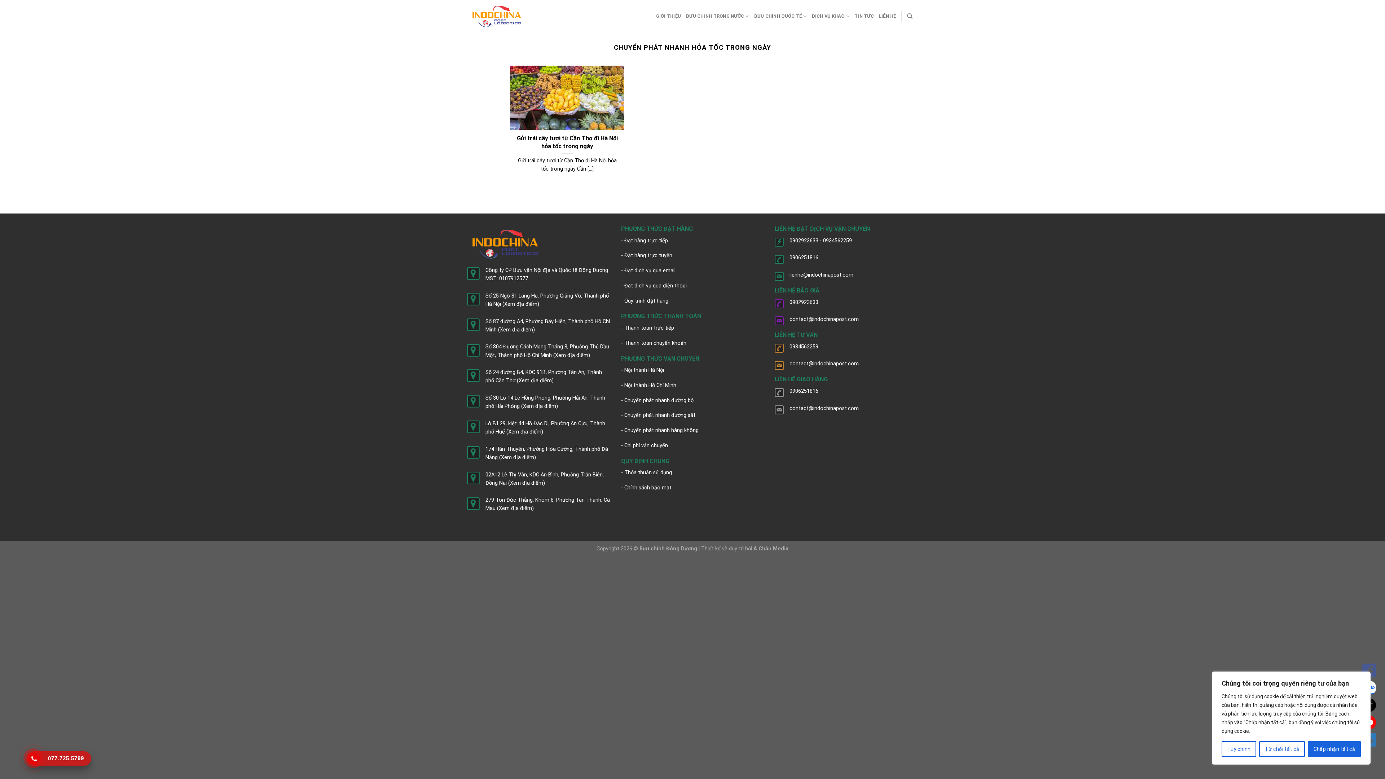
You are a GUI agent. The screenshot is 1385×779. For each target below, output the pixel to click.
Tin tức (864, 16)
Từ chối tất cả (1282, 749)
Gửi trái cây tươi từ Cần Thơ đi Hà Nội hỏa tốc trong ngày (567, 142)
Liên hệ (887, 16)
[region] (1291, 718)
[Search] (910, 16)
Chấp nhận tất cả (1334, 749)
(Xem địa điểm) (520, 304)
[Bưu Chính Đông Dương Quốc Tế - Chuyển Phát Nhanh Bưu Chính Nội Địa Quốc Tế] (496, 16)
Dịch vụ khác (828, 16)
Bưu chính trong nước (715, 16)
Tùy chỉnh (1239, 749)
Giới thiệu (668, 16)
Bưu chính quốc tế (778, 16)
